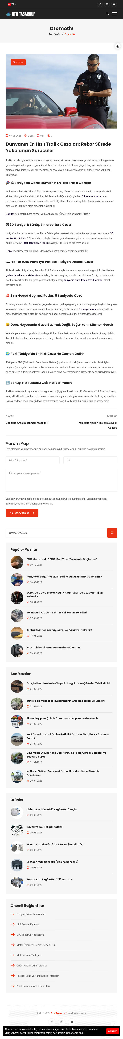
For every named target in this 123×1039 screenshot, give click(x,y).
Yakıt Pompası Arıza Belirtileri (33, 986)
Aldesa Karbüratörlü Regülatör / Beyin (52, 809)
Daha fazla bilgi (74, 1033)
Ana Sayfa (54, 34)
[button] (114, 14)
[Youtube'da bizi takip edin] (114, 4)
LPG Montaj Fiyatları (27, 924)
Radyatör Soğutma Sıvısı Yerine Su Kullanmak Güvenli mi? (64, 576)
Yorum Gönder (19, 513)
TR (12, 4)
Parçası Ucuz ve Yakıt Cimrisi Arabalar (37, 975)
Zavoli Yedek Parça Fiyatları (45, 827)
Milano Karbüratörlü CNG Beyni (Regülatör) (55, 844)
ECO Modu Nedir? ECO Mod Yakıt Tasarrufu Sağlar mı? (62, 559)
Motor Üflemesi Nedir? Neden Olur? (36, 945)
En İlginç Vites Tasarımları (30, 914)
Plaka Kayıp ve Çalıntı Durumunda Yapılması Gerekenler (63, 718)
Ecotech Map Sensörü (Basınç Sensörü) (52, 862)
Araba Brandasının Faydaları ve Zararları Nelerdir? (59, 630)
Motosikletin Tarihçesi (28, 955)
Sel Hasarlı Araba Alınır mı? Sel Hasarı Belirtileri (57, 612)
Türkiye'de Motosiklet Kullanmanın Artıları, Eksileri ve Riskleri (66, 701)
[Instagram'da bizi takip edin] (107, 4)
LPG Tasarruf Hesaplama (30, 934)
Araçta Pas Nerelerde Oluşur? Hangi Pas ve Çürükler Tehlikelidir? (69, 683)
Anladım (112, 1031)
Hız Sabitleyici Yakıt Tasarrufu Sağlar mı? (53, 647)
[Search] (107, 14)
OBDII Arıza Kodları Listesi (31, 965)
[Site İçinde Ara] (112, 533)
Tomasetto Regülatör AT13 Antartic (50, 879)
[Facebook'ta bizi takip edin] (100, 4)
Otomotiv (18, 62)
